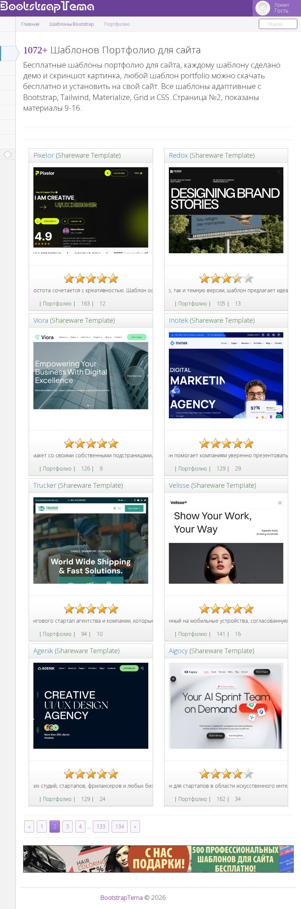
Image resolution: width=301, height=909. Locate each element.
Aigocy (178, 650)
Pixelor (43, 155)
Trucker (44, 485)
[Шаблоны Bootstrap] (35, 303)
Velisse (179, 485)
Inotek (178, 320)
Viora (40, 320)
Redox (178, 155)
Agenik (43, 650)
